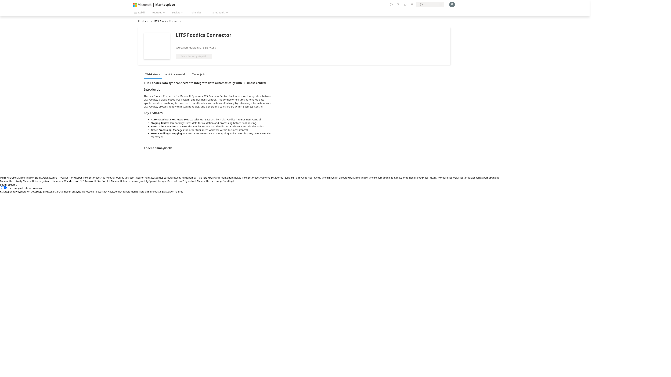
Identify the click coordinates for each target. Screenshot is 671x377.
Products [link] (143, 21)
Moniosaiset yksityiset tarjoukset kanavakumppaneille (468, 177)
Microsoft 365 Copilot (97, 181)
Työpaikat (151, 181)
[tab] (154, 74)
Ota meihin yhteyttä (70, 191)
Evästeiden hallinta (172, 191)
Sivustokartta (50, 191)
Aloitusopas (75, 177)
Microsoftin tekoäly (11, 181)
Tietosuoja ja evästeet (94, 191)
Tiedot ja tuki (199, 74)
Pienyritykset (138, 181)
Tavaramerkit (130, 191)
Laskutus (169, 177)
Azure (47, 181)
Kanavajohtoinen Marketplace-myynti (415, 177)
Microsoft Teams (120, 181)
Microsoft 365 (76, 181)
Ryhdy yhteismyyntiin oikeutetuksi (333, 177)
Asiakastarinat (50, 177)
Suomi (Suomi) (8, 184)
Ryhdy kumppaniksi (185, 177)
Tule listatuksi (205, 177)
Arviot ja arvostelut (176, 74)
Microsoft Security (33, 181)
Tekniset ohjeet (91, 177)
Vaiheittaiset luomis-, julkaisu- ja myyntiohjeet (286, 177)
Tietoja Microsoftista (170, 181)
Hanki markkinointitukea (227, 177)
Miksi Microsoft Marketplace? (17, 177)
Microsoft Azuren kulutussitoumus (144, 177)
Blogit (38, 177)
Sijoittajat (228, 181)
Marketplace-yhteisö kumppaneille (373, 177)
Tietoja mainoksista (150, 191)
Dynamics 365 (60, 181)
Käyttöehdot (115, 191)
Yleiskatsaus (152, 74)
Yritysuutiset (189, 181)
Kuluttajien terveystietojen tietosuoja (21, 191)
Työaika (63, 177)
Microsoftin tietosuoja (209, 181)
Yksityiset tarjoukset (112, 177)
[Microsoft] (142, 5)
